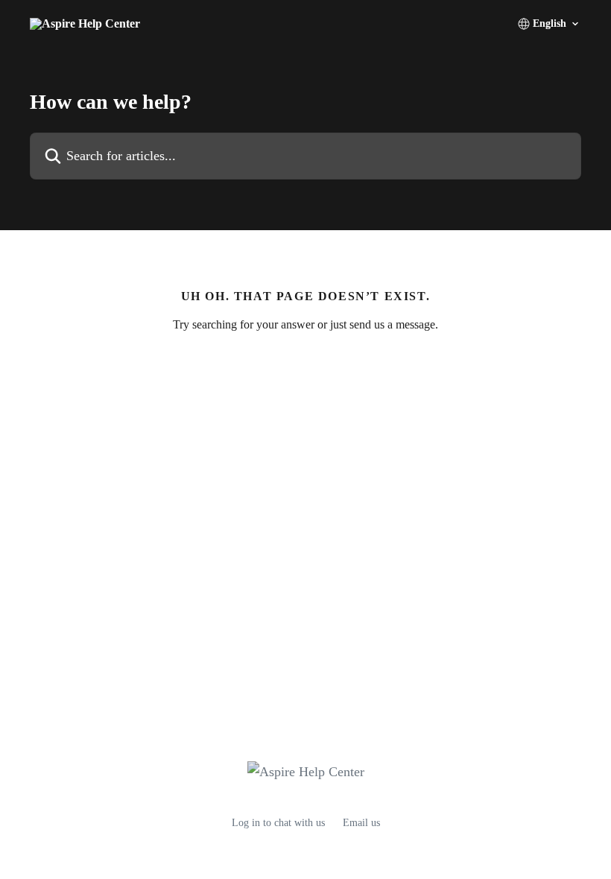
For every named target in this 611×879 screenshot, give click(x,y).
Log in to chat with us (278, 822)
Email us (361, 822)
